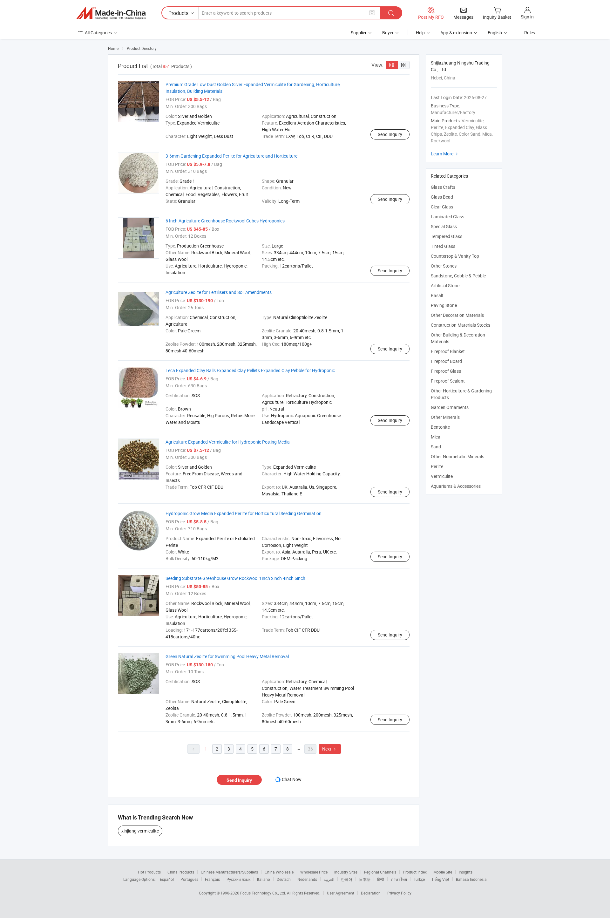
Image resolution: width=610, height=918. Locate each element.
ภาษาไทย (399, 879)
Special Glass (444, 226)
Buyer (388, 33)
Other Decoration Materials (457, 315)
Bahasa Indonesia (471, 879)
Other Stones (444, 266)
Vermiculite (442, 476)
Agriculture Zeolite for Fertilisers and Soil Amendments (219, 292)
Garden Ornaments (450, 407)
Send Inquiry (390, 134)
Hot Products (149, 871)
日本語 (364, 879)
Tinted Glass (443, 246)
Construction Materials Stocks (460, 325)
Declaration (371, 892)
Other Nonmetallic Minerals (457, 456)
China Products (180, 871)
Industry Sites (345, 871)
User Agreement (340, 892)
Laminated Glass (447, 217)
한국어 (346, 879)
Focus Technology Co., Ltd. (263, 892)
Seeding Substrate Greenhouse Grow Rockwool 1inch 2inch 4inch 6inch (235, 578)
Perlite (437, 466)
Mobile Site (442, 871)
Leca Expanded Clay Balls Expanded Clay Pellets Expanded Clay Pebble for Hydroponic (250, 370)
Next (329, 749)
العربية (329, 879)
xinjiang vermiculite (140, 831)
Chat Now (292, 779)
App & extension (456, 33)
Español (167, 879)
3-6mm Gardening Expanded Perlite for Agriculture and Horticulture (231, 156)
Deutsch (284, 879)
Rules (529, 33)
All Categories (98, 33)
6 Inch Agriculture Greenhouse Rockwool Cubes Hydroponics (225, 221)
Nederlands (307, 879)
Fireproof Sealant (448, 381)
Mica (435, 437)
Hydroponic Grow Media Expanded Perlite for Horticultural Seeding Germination (244, 513)
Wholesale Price (314, 871)
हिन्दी (380, 879)
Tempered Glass (446, 236)
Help (420, 33)
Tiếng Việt (440, 879)
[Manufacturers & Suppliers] (111, 13)
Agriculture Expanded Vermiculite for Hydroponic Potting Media (228, 442)
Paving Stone (444, 305)
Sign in (527, 17)
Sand (436, 447)
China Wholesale (279, 871)
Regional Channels (380, 871)
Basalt (437, 295)
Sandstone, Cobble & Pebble (458, 276)
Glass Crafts (443, 187)
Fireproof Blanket (448, 351)
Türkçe (419, 879)
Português (189, 879)
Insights (465, 871)
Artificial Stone (445, 285)
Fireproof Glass (446, 371)
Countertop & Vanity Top (455, 256)
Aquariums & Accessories (456, 486)
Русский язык (238, 879)
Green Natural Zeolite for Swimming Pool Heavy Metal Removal (227, 656)
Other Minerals (445, 417)
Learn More (445, 154)
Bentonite (440, 427)
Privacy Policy (399, 892)
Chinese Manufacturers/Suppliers (229, 871)
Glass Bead (442, 197)
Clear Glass (442, 207)
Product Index (415, 871)
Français (212, 879)
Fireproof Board (446, 361)
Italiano (263, 879)
